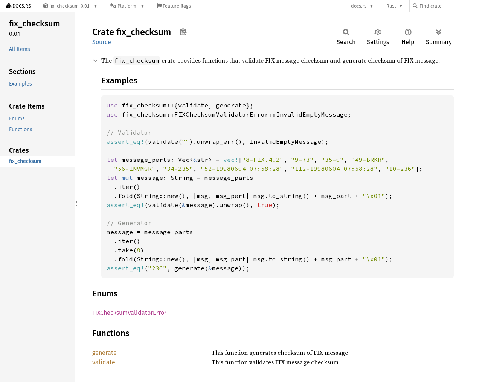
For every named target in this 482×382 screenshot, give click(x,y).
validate (103, 362)
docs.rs (358, 6)
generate (104, 352)
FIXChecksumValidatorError (129, 312)
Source (101, 42)
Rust (391, 6)
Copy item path (183, 31)
